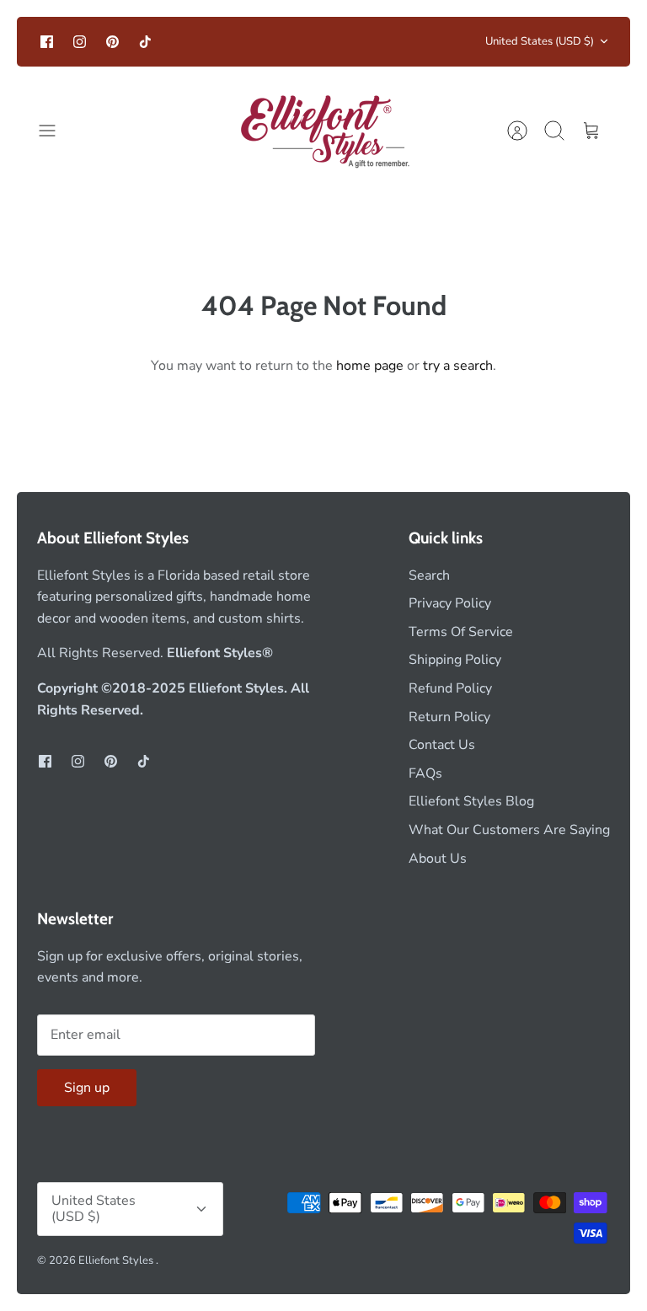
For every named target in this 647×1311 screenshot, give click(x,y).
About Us (438, 858)
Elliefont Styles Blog (471, 801)
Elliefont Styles (117, 1260)
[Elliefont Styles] (323, 131)
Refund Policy (450, 688)
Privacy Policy (450, 603)
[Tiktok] (145, 41)
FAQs (425, 773)
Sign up (87, 1087)
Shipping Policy (455, 659)
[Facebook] (46, 41)
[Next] (454, 41)
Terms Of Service (461, 632)
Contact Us (442, 745)
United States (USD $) (539, 41)
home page (370, 365)
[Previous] (193, 41)
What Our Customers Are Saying (509, 830)
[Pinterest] (112, 41)
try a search (458, 365)
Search (429, 575)
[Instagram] (79, 41)
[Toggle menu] (55, 130)
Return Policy (449, 717)
